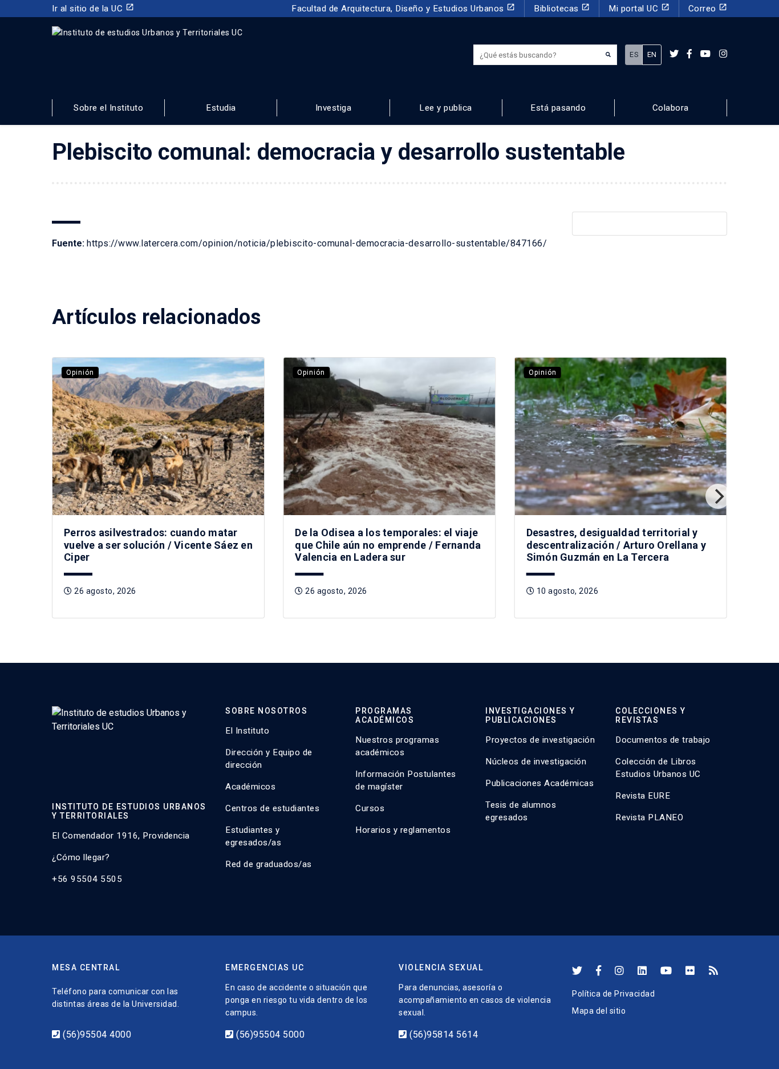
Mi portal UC (639, 8)
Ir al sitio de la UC (93, 8)
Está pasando (558, 108)
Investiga (333, 108)
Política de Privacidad (613, 993)
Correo (708, 8)
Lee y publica (445, 108)
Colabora (670, 108)
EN (652, 54)
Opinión (80, 372)
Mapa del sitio (599, 1010)
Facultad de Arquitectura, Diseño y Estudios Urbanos (403, 8)
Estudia (221, 108)
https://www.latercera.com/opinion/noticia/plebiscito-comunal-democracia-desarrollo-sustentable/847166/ (317, 243)
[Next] (718, 496)
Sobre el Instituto (108, 108)
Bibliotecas (562, 8)
